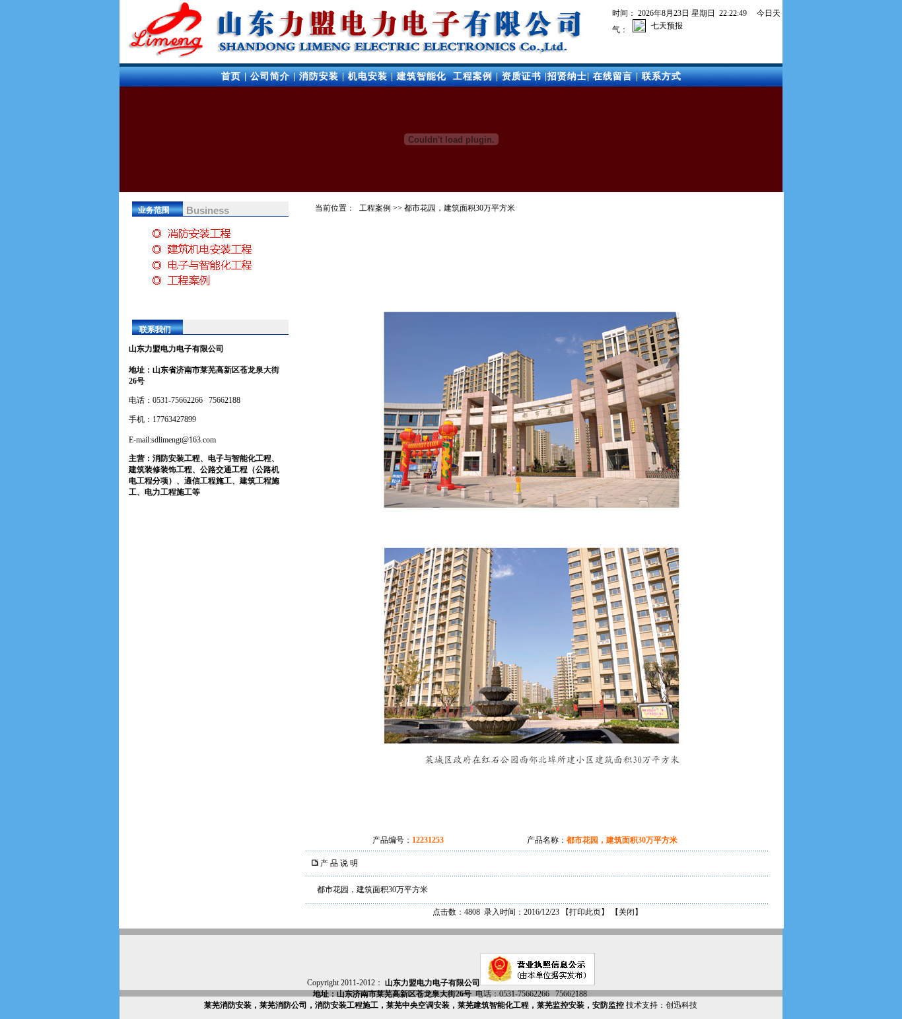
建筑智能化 (421, 76)
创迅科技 (681, 1005)
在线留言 (613, 76)
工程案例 (473, 76)
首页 (231, 76)
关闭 (627, 912)
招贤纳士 (567, 76)
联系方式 (661, 76)
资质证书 (521, 76)
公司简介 (270, 76)
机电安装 (368, 76)
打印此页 (585, 912)
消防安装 (319, 76)
